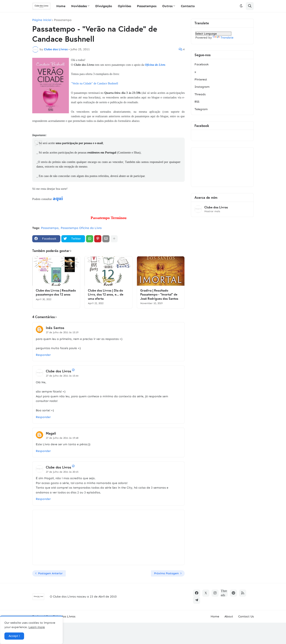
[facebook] (196, 593)
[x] (205, 593)
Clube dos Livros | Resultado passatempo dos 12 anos (56, 292)
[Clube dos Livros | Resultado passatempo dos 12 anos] (56, 271)
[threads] (224, 593)
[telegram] (196, 600)
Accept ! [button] (14, 636)
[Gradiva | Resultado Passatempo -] (160, 271)
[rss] (242, 593)
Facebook (202, 64)
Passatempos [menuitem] (146, 6)
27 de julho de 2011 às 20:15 (62, 471)
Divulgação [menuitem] (103, 6)
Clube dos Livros (58, 371)
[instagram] (215, 593)
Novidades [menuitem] (79, 6)
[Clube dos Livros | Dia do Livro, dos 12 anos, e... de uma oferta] (108, 271)
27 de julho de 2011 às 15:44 (62, 375)
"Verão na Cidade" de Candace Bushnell (94, 83)
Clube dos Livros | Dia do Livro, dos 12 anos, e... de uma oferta (105, 294)
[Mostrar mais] (114, 238)
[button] (241, 6)
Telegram (201, 109)
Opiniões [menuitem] (124, 6)
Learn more (36, 627)
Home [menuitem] (60, 6)
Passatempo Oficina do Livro (81, 228)
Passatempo (63, 20)
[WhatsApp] (89, 238)
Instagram (202, 87)
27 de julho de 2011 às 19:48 (62, 437)
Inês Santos (55, 327)
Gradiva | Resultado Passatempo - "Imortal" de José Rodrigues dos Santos (159, 294)
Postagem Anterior (50, 573)
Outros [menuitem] (167, 6)
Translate (226, 37)
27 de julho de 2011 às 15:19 (62, 332)
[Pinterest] (97, 238)
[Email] (106, 238)
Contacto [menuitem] (188, 6)
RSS (197, 101)
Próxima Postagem (166, 573)
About (228, 616)
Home (215, 616)
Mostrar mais (212, 211)
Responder (43, 355)
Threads (200, 94)
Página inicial (41, 20)
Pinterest (201, 79)
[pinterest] (233, 593)
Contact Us (246, 616)
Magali (51, 433)
